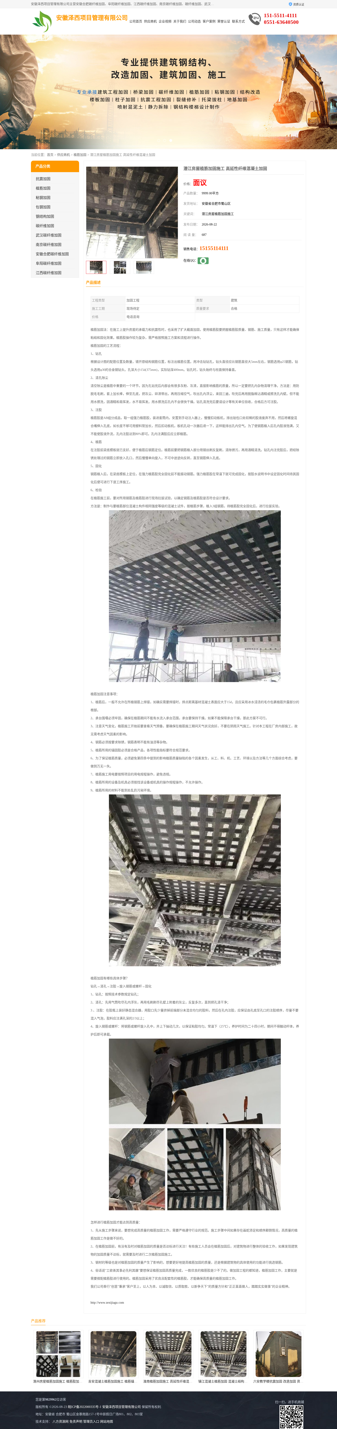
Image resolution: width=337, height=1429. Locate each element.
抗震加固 (43, 179)
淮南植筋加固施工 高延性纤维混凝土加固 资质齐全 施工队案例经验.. (82, 1381)
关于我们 (179, 21)
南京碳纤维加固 (48, 245)
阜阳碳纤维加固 (48, 263)
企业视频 (165, 21)
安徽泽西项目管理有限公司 (121, 1407)
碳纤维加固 (45, 226)
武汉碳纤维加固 (48, 235)
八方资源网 (60, 1421)
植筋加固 (80, 155)
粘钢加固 (43, 198)
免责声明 (75, 1421)
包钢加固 (43, 207)
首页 (50, 155)
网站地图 (106, 1421)
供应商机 (150, 21)
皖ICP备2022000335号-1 (84, 1407)
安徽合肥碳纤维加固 (52, 254)
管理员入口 (91, 1421)
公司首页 (135, 21)
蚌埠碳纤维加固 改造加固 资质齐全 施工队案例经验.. (235, 1381)
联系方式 (238, 21)
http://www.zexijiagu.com (107, 1302)
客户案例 (209, 21)
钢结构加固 (45, 216)
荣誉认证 (223, 21)
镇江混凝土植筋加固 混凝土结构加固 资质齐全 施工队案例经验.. (134, 1381)
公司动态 (194, 21)
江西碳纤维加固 (48, 273)
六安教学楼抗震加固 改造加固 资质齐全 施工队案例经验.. (184, 1381)
